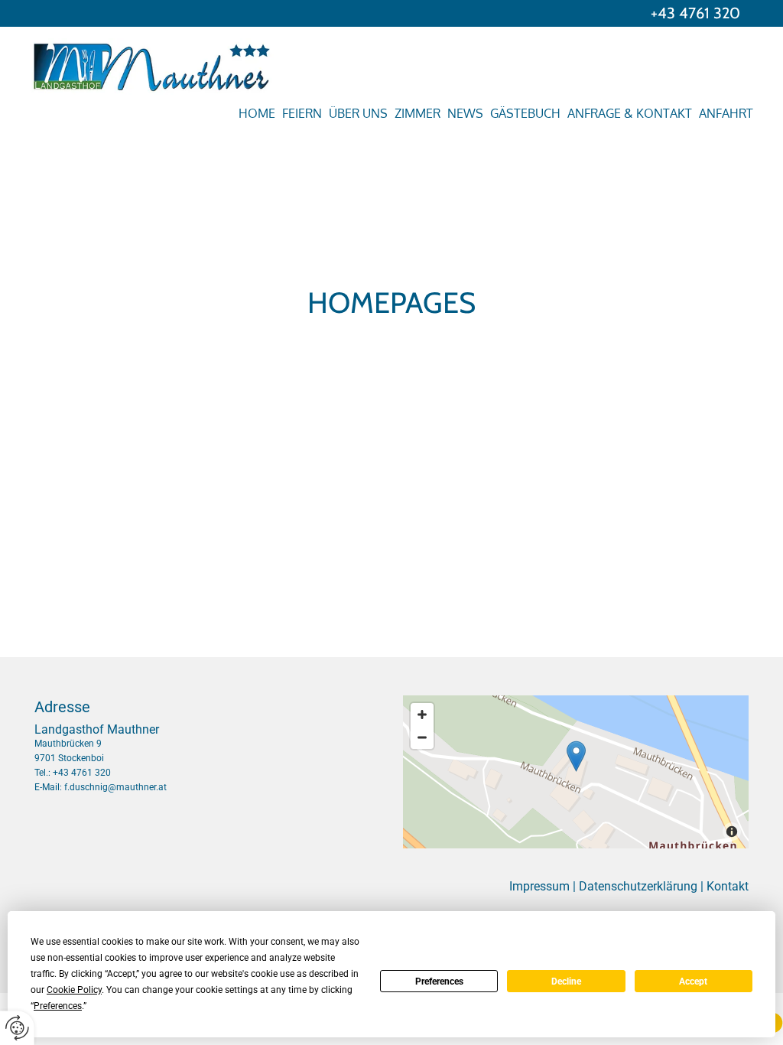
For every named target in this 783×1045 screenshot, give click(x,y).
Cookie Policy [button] (74, 990)
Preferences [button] (58, 1006)
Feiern (302, 113)
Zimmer (417, 113)
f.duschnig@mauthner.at (115, 787)
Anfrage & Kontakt (629, 113)
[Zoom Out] (422, 737)
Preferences (439, 981)
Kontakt (728, 886)
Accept (693, 981)
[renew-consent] (17, 1028)
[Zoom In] (422, 714)
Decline (566, 981)
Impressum (539, 886)
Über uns (358, 113)
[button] (576, 756)
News (465, 113)
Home (257, 113)
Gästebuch (525, 113)
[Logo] (106, 66)
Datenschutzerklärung (638, 886)
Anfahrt (726, 113)
